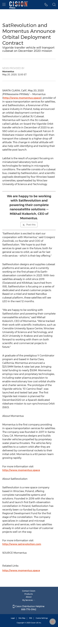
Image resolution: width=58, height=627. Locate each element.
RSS (30, 618)
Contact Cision (28, 591)
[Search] (54, 4)
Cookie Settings (42, 618)
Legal (13, 618)
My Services (27, 600)
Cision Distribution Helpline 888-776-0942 (29, 608)
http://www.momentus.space (22, 97)
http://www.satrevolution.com (21, 544)
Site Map (22, 618)
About (29, 597)
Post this (30, 224)
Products (28, 594)
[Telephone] (46, 4)
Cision (33, 623)
